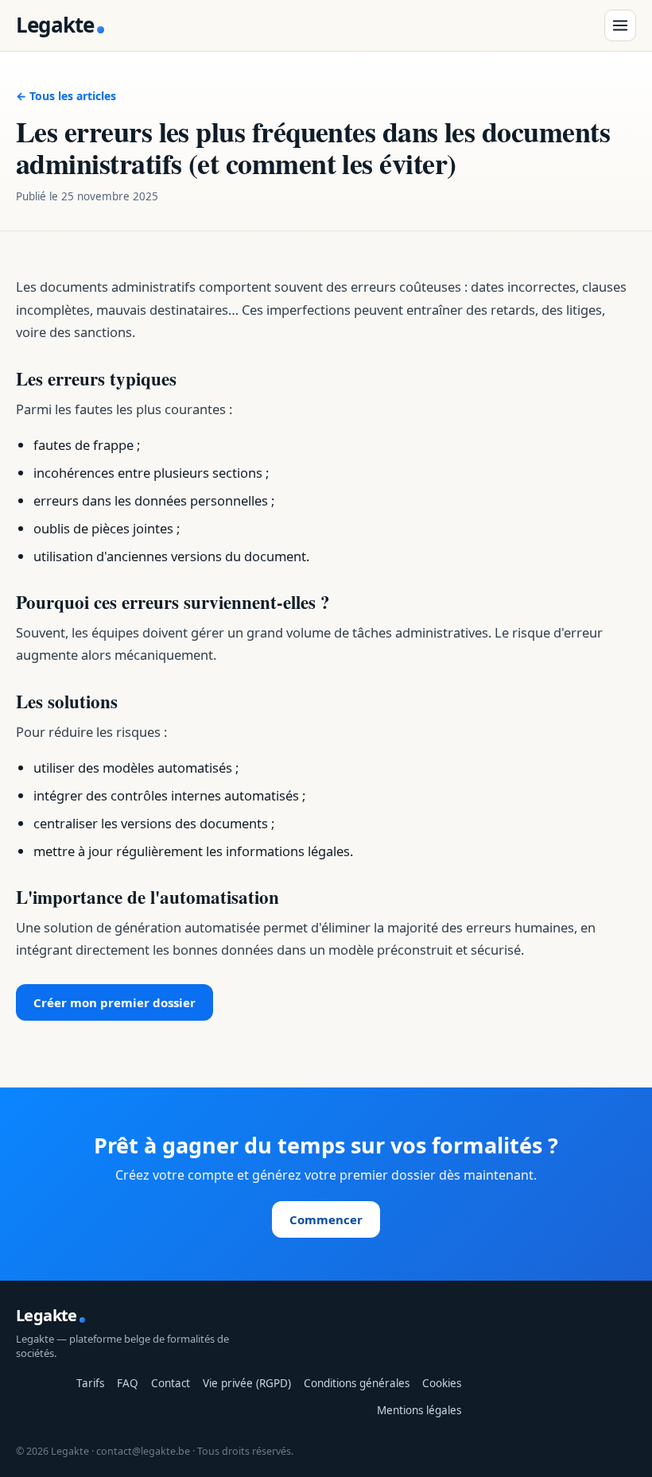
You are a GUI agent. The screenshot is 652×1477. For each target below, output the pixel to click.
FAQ (127, 1383)
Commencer (326, 1219)
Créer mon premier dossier (114, 1002)
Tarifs (90, 1383)
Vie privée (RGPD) (247, 1383)
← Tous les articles (66, 95)
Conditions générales (356, 1383)
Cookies (441, 1383)
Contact (170, 1383)
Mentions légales (419, 1410)
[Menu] (620, 25)
